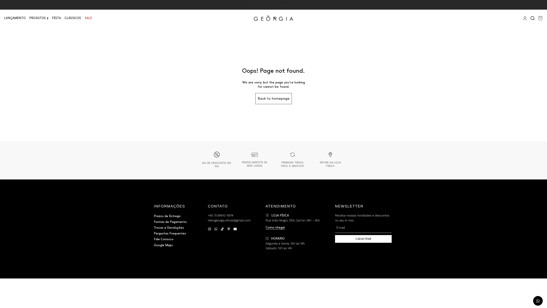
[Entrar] (524, 18)
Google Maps (163, 245)
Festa (56, 18)
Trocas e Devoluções (169, 228)
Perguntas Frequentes (170, 233)
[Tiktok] (222, 229)
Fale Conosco (164, 239)
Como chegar (275, 227)
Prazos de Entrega (167, 216)
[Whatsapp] (216, 229)
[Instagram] (209, 229)
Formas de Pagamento (170, 222)
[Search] (532, 18)
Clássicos (73, 18)
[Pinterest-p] (228, 229)
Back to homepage (274, 98)
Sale (88, 18)
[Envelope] (235, 229)
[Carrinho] (540, 18)
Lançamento (15, 18)
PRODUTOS (37, 18)
